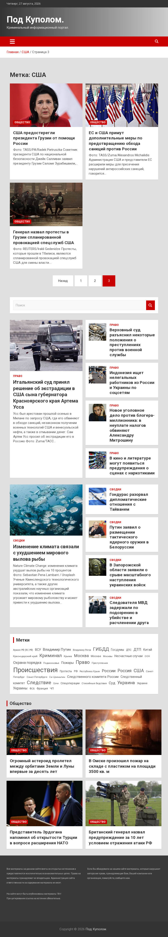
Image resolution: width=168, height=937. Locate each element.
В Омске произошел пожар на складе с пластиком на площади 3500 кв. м (122, 766)
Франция (42, 688)
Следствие (39, 682)
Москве (96, 656)
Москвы (107, 656)
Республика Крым (90, 671)
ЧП (52, 688)
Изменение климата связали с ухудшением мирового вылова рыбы (46, 553)
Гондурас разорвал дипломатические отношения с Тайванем (129, 502)
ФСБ (32, 688)
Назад (63, 281)
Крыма (68, 656)
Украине (142, 683)
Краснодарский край (25, 656)
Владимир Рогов (82, 650)
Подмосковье (51, 663)
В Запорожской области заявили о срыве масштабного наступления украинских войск (130, 574)
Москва (81, 655)
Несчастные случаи (128, 656)
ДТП (137, 649)
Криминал (50, 655)
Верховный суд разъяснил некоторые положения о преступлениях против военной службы (132, 342)
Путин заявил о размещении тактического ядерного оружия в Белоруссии (129, 537)
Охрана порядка (27, 662)
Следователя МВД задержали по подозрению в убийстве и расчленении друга (129, 612)
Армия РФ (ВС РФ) (23, 650)
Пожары (67, 663)
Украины (20, 688)
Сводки (19, 540)
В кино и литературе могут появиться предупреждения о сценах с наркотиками (132, 465)
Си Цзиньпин (57, 676)
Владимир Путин (57, 649)
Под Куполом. (35, 19)
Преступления (100, 663)
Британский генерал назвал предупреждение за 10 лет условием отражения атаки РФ (120, 837)
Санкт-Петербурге (37, 676)
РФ (76, 671)
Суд (112, 683)
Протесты (66, 671)
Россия (124, 670)
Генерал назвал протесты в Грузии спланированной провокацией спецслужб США (43, 237)
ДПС (128, 649)
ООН (147, 656)
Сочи (56, 683)
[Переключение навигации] (12, 41)
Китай (147, 649)
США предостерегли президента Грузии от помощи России (44, 138)
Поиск (150, 305)
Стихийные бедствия (94, 683)
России (109, 670)
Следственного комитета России (93, 677)
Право (17, 376)
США (139, 670)
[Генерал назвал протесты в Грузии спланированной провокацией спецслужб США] (46, 204)
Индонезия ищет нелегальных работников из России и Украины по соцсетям (132, 382)
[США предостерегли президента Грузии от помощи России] (46, 105)
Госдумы (117, 649)
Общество (22, 122)
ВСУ (38, 650)
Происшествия (35, 670)
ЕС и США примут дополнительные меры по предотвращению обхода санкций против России (115, 140)
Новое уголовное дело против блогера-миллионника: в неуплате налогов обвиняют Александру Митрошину (132, 425)
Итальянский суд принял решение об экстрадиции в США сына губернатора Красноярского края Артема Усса (45, 394)
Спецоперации (70, 683)
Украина (126, 682)
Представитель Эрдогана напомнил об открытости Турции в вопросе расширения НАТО (43, 837)
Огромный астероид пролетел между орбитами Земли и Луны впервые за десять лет (42, 766)
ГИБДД (101, 649)
